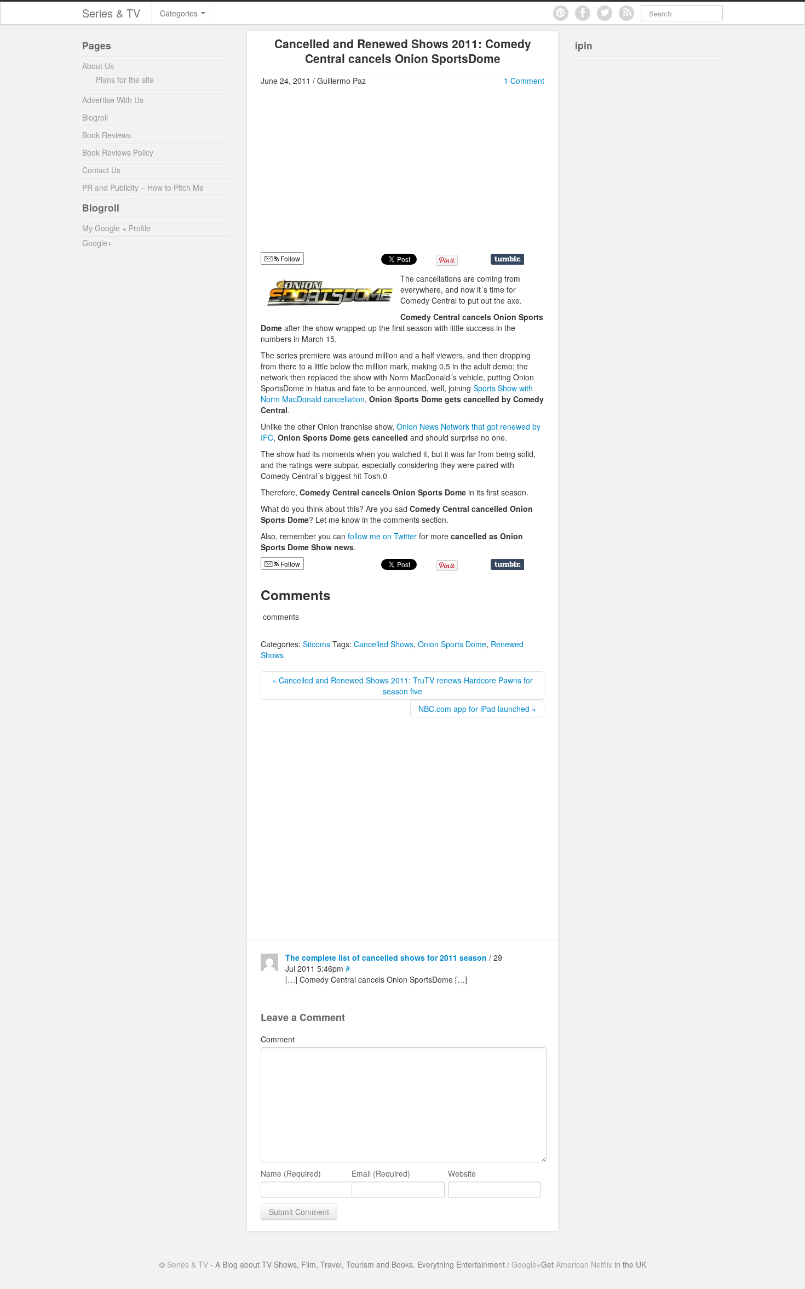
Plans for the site (125, 79)
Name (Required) (291, 1173)
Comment (278, 1039)
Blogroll (95, 117)
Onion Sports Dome (452, 643)
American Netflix (584, 1264)
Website (462, 1173)
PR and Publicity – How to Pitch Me (143, 187)
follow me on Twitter (382, 536)
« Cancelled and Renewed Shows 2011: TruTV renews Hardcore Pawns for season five (402, 686)
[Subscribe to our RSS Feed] (626, 13)
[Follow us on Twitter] (604, 13)
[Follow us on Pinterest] (560, 13)
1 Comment (524, 80)
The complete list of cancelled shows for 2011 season (386, 957)
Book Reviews (106, 134)
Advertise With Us (112, 99)
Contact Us (101, 169)
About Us (98, 65)
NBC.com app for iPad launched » (477, 708)
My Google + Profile (116, 228)
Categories (180, 13)
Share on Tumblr (507, 259)
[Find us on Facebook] (582, 13)
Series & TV (111, 13)
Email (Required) (381, 1173)
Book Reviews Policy (117, 152)
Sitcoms (316, 643)
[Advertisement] (353, 173)
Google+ (97, 242)
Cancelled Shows (383, 643)
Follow (289, 258)
